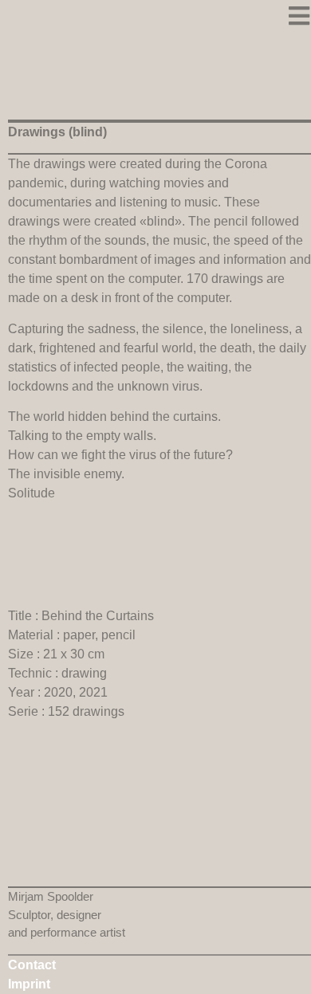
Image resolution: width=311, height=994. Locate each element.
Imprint (29, 984)
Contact (32, 965)
